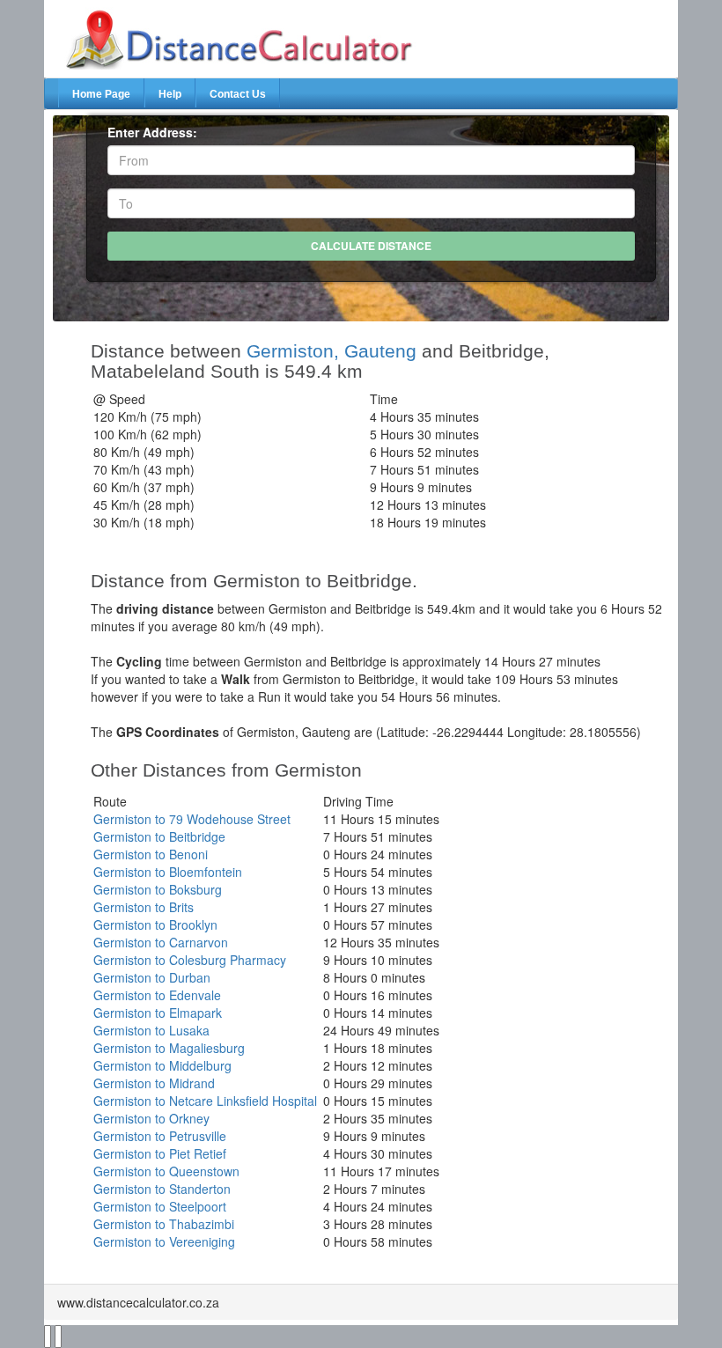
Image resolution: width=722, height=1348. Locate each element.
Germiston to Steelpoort (159, 1206)
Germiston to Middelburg (162, 1065)
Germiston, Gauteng (331, 351)
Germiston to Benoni (150, 854)
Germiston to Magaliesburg (169, 1048)
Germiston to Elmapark (157, 1012)
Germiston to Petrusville (159, 1136)
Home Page (101, 94)
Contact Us (238, 94)
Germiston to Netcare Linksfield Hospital (205, 1100)
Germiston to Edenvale (157, 995)
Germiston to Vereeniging (164, 1241)
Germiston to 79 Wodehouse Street (192, 819)
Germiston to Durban (151, 977)
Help (169, 94)
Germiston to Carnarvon (160, 942)
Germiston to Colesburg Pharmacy (189, 960)
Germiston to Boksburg (157, 889)
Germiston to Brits (143, 907)
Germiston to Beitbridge (159, 836)
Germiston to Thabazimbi (163, 1224)
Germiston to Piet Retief (159, 1153)
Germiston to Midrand (154, 1083)
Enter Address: (152, 132)
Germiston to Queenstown (166, 1171)
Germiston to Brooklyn (155, 924)
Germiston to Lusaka (151, 1030)
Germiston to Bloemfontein (167, 871)
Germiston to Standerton (162, 1188)
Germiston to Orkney (151, 1118)
